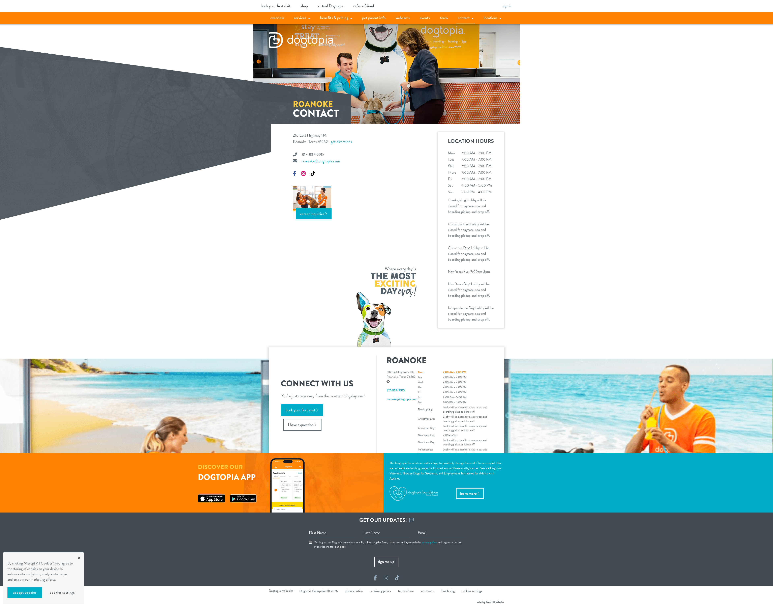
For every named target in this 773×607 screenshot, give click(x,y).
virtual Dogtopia (330, 6)
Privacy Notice (354, 591)
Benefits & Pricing (334, 18)
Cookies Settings (62, 592)
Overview (277, 18)
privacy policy (429, 542)
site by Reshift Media (490, 602)
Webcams (403, 18)
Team (444, 18)
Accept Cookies (24, 592)
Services (300, 18)
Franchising (448, 591)
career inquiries (312, 214)
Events (425, 18)
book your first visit (275, 6)
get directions (341, 142)
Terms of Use (406, 591)
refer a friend (363, 6)
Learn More (468, 493)
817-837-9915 (313, 154)
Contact (464, 18)
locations (490, 18)
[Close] (79, 557)
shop (304, 6)
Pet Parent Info (373, 18)
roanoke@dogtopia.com (321, 161)
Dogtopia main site (281, 590)
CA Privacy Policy (380, 591)
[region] (43, 578)
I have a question (301, 425)
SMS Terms (427, 591)
